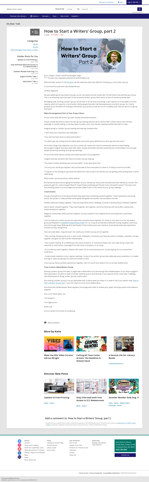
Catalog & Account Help (55, 443)
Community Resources (116, 363)
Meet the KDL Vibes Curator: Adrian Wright (59, 356)
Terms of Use (83, 473)
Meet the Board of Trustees (34, 450)
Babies (116, 403)
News (26, 457)
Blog (26, 455)
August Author (28, 76)
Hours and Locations (31, 445)
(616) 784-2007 (121, 449)
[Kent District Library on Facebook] (19, 441)
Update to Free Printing (56, 397)
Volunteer (72, 450)
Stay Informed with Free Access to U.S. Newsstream (90, 399)
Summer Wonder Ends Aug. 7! (124, 397)
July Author (29, 81)
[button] (106, 2)
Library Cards (51, 448)
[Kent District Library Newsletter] (19, 457)
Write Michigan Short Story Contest (24, 50)
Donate (72, 452)
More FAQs (51, 450)
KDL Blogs (10, 24)
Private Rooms (52, 445)
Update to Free (27, 60)
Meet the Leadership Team (34, 448)
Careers (27, 443)
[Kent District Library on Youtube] (19, 449)
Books (35, 47)
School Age (112, 405)
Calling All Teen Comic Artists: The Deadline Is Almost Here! (88, 358)
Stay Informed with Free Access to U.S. (24, 66)
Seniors (52, 403)
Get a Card (64, 16)
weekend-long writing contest (73, 223)
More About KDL (30, 460)
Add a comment (53, 322)
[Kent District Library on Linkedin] (19, 453)
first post (69, 82)
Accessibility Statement (111, 473)
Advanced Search (137, 12)
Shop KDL (72, 455)
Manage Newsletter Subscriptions (99, 444)
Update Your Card (75, 445)
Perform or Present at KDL (78, 448)
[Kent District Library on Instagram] (19, 445)
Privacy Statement (95, 473)
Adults (35, 44)
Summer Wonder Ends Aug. (25, 71)
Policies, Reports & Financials (34, 452)
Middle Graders (125, 403)
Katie (18, 24)
